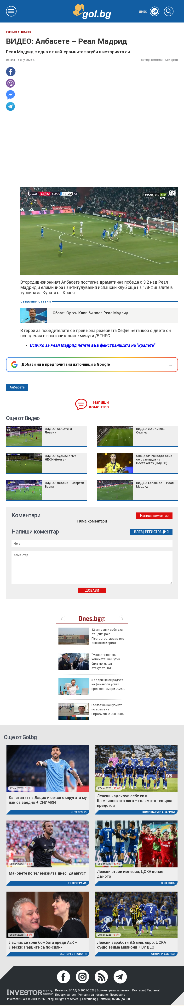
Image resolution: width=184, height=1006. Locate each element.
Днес (148, 11)
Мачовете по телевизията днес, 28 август (47, 873)
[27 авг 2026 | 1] (47, 768)
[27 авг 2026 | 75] (136, 768)
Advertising (89, 999)
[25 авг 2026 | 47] (136, 844)
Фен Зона (168, 883)
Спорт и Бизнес (163, 953)
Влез (138, 532)
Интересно (78, 812)
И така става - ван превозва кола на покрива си (105, 709)
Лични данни (121, 999)
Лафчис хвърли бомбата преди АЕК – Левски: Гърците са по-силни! (43, 945)
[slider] (88, 271)
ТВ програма (77, 883)
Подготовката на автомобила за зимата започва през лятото (108, 684)
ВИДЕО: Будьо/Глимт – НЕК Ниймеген (62, 457)
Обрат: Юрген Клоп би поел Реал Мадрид (90, 313)
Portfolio (104, 999)
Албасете (17, 387)
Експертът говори (72, 953)
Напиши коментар (99, 404)
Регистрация (157, 532)
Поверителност (65, 994)
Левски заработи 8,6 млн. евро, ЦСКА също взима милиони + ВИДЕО (131, 945)
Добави (92, 590)
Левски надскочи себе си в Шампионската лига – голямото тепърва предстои (134, 801)
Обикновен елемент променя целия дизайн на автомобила (108, 634)
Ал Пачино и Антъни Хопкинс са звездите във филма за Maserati (108, 659)
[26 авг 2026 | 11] (47, 914)
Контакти (138, 990)
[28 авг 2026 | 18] (47, 844)
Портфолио (117, 994)
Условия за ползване (93, 994)
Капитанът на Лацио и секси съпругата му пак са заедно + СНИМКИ (48, 800)
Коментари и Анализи (158, 812)
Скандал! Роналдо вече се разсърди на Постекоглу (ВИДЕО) (154, 459)
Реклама (153, 990)
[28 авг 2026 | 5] (136, 914)
